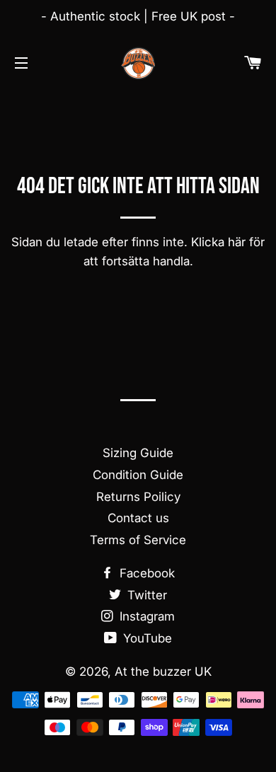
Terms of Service (138, 540)
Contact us (138, 518)
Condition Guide (138, 475)
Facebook (145, 573)
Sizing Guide (138, 453)
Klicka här (218, 242)
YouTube (146, 638)
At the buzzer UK (163, 671)
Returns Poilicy (138, 497)
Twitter (145, 595)
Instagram (145, 616)
